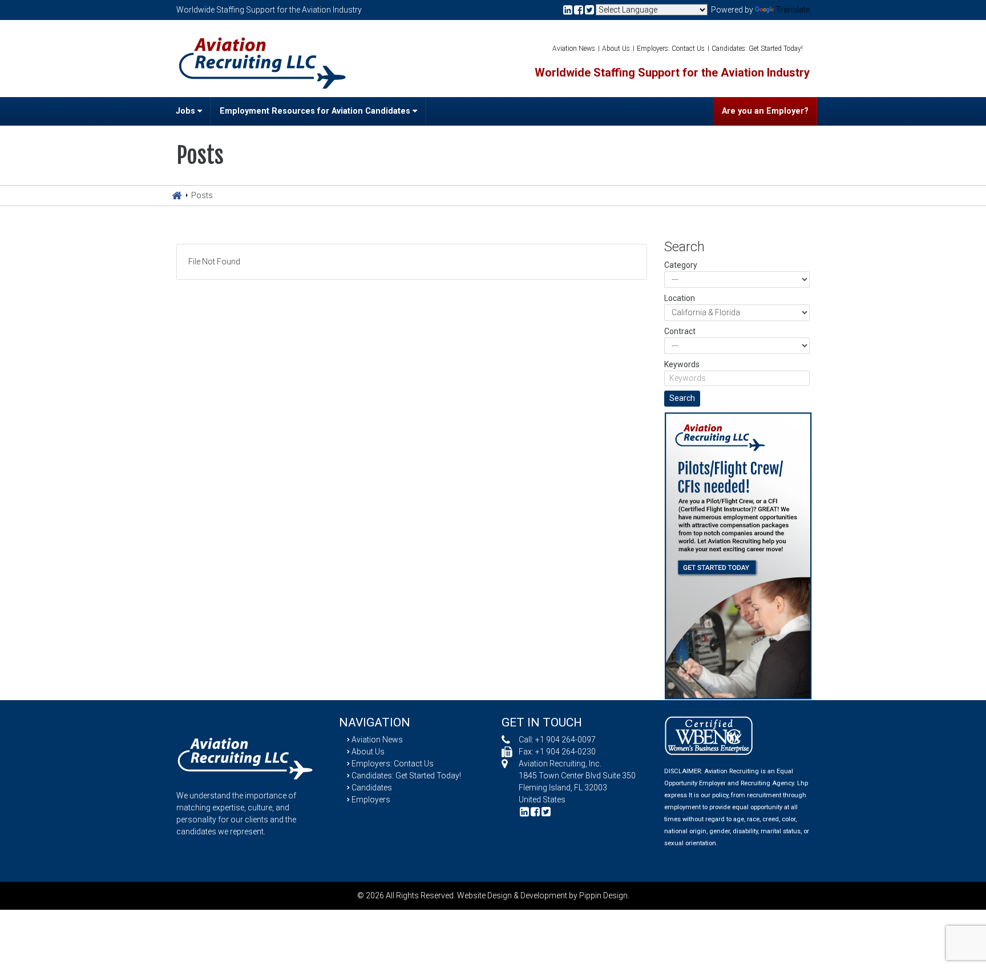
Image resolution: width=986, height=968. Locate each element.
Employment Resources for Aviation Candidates (316, 111)
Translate (793, 9)
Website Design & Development (512, 895)
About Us (616, 49)
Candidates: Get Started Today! (757, 49)
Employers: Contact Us (671, 49)
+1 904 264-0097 (565, 739)
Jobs (186, 111)
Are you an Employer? (765, 111)
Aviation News (573, 49)
